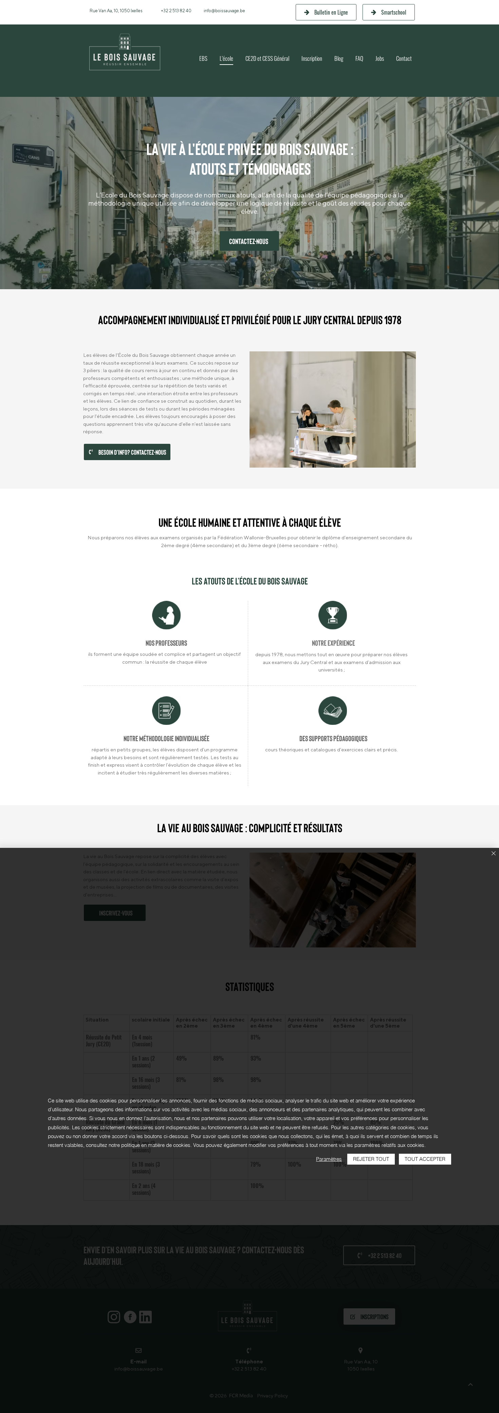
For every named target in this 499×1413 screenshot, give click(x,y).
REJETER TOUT (371, 1159)
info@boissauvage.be (224, 10)
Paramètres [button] (329, 1159)
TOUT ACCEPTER (425, 1159)
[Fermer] (493, 853)
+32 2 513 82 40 (176, 10)
